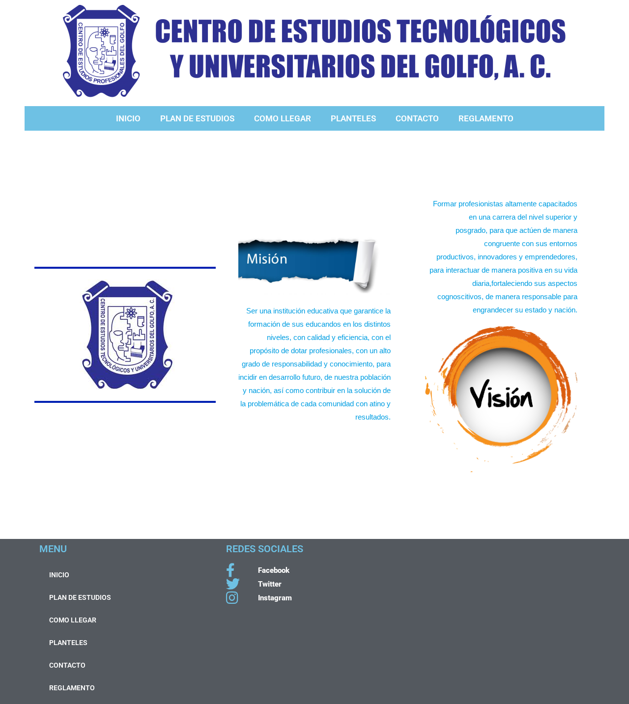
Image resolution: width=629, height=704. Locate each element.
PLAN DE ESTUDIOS (197, 118)
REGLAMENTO (486, 118)
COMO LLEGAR (282, 118)
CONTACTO (417, 118)
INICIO (128, 118)
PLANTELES (353, 118)
